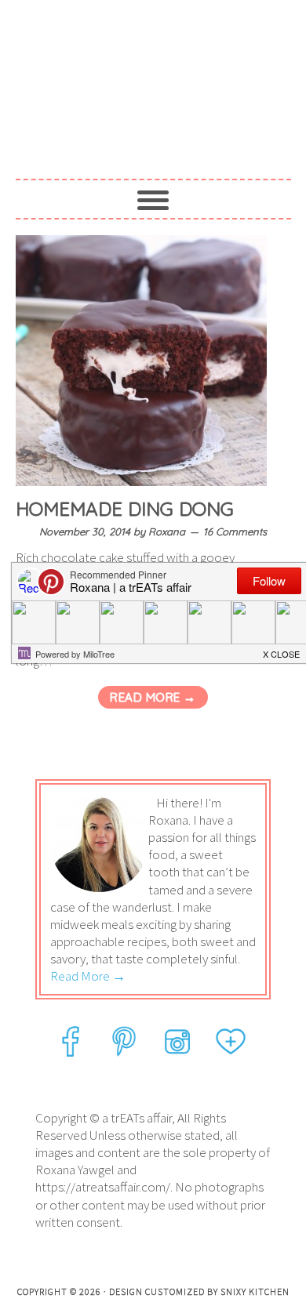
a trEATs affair (153, 80)
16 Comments (235, 531)
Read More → (153, 697)
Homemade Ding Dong (125, 508)
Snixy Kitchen (255, 1291)
